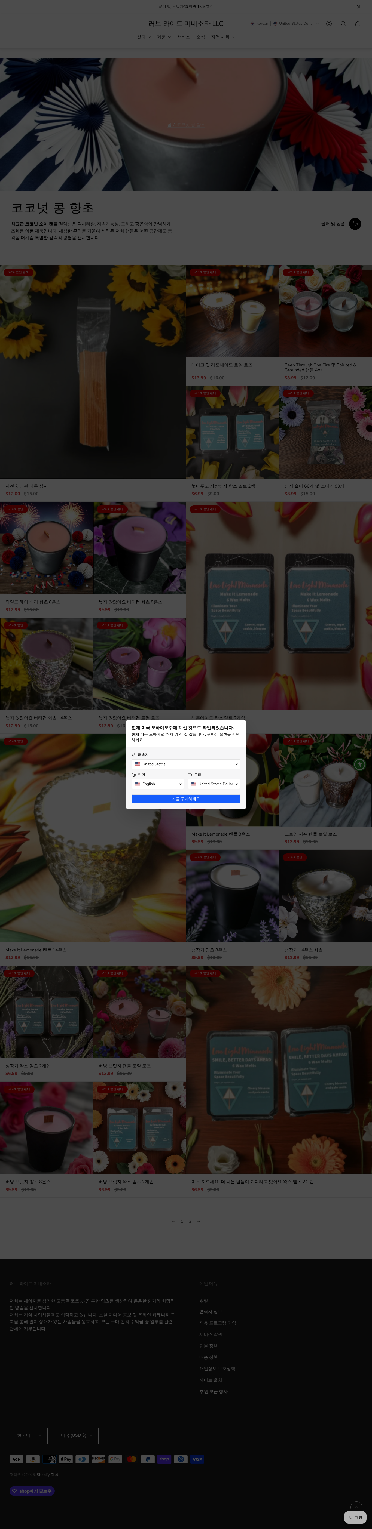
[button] (186, 764)
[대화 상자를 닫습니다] (242, 724)
